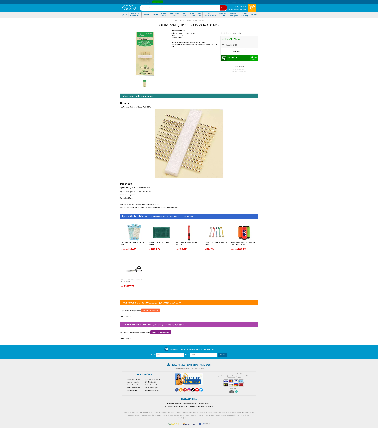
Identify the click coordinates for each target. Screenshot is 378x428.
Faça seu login (251, 2)
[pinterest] (185, 390)
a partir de (124, 249)
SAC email (206, 364)
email (187, 355)
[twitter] (201, 390)
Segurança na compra (152, 390)
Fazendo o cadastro (133, 382)
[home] (129, 10)
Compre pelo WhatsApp (238, 9)
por (150, 249)
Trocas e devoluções (151, 388)
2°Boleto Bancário (151, 382)
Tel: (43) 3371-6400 (240, 7)
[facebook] (177, 390)
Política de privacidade (152, 385)
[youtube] (197, 390)
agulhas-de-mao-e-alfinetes (195, 20)
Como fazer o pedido (133, 379)
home (176, 20)
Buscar (223, 8)
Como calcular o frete (133, 385)
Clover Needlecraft (178, 30)
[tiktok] (193, 390)
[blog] (181, 390)
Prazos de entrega (132, 390)
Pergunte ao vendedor (160, 332)
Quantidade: (237, 51)
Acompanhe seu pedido (152, 379)
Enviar (222, 355)
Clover (182, 20)
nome (153, 355)
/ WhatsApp (192, 364)
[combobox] (183, 8)
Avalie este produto (150, 310)
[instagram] (189, 390)
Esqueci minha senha (133, 388)
